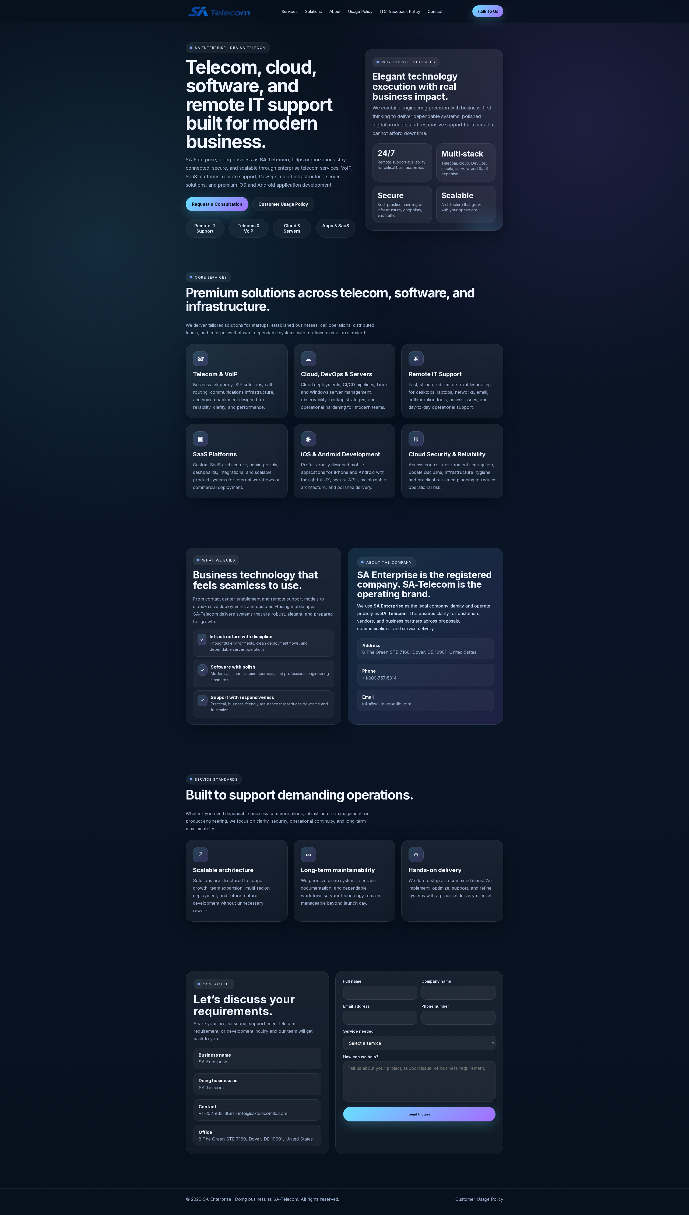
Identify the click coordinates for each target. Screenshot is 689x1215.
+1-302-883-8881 (216, 1113)
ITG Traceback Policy (400, 11)
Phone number (435, 1006)
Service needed (358, 1031)
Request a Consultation (217, 204)
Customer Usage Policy (283, 204)
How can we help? (360, 1056)
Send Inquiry (419, 1114)
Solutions (313, 11)
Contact (435, 11)
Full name (352, 981)
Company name (436, 981)
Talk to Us (487, 11)
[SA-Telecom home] (219, 11)
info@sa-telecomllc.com (386, 703)
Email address (356, 1006)
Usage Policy (360, 11)
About (334, 11)
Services (290, 11)
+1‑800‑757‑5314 (379, 678)
